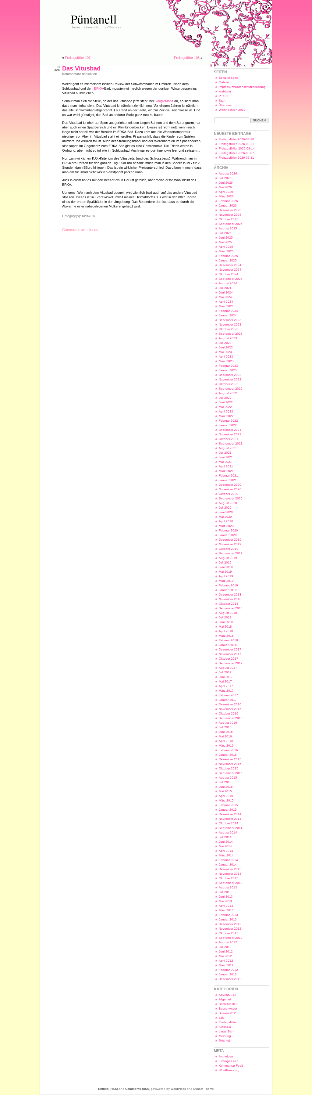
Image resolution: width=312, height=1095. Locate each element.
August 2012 (228, 942)
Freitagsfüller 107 (77, 57)
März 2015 (226, 800)
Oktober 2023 (228, 329)
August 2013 (228, 887)
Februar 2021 (228, 475)
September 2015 (231, 773)
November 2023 (230, 324)
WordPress (178, 1088)
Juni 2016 (226, 731)
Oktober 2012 (228, 933)
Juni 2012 (226, 951)
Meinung (225, 1036)
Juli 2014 (225, 837)
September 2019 (231, 553)
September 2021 (231, 443)
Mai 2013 (225, 901)
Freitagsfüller (228, 1022)
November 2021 (230, 434)
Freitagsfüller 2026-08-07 (236, 153)
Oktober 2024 (228, 274)
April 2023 (226, 356)
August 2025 (228, 228)
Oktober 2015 (228, 768)
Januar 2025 (228, 260)
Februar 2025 (228, 256)
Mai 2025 (225, 242)
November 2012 (230, 928)
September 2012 (231, 937)
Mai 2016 (225, 736)
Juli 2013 (225, 892)
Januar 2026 (228, 205)
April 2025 (226, 246)
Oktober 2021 (228, 439)
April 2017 (226, 686)
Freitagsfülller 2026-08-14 (237, 148)
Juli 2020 (225, 507)
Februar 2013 (228, 915)
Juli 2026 (225, 178)
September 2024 (231, 278)
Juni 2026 (226, 182)
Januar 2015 (228, 809)
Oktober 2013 (228, 878)
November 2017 (230, 654)
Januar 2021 (228, 480)
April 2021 (226, 466)
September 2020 (231, 498)
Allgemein (225, 999)
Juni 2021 (226, 457)
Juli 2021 (225, 452)
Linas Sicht (226, 1031)
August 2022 (228, 393)
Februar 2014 (228, 860)
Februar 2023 (228, 365)
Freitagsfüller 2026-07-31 (236, 157)
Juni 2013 (226, 896)
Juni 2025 (226, 237)
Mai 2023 (225, 352)
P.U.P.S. (224, 96)
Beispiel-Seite (228, 77)
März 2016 (226, 745)
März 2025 (226, 251)
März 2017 (226, 690)
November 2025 (230, 214)
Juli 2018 (225, 617)
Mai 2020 (225, 516)
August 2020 (228, 503)
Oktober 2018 (228, 603)
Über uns (225, 105)
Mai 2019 (225, 571)
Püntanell (94, 19)
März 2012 (226, 965)
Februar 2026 (228, 201)
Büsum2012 (227, 1013)
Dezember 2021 (230, 429)
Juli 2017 (225, 672)
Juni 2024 (226, 292)
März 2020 (226, 526)
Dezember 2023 (230, 320)
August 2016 (228, 722)
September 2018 (231, 608)
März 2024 (226, 306)
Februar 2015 (228, 805)
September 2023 (231, 333)
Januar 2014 (228, 864)
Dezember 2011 (230, 979)
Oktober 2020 (228, 493)
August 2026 (228, 173)
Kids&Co (88, 216)
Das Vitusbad (81, 68)
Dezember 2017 (230, 649)
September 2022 (231, 388)
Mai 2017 (225, 681)
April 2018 (226, 631)
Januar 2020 (228, 535)
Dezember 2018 (230, 594)
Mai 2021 (225, 461)
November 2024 (230, 269)
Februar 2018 (228, 640)
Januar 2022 (228, 425)
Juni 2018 (226, 622)
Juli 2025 (225, 233)
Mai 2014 (225, 846)
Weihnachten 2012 (232, 109)
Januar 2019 (228, 590)
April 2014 (226, 850)
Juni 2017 (226, 677)
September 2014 (231, 828)
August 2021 (228, 448)
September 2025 (231, 223)
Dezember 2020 (230, 484)
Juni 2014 (226, 841)
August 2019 (228, 558)
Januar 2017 (228, 699)
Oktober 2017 (228, 658)
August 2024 (228, 283)
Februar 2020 (228, 530)
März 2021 (226, 471)
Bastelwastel (227, 1004)
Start (222, 100)
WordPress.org (229, 1070)
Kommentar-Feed (231, 1065)
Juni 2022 (226, 402)
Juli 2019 (225, 562)
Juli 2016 (225, 727)
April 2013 (226, 905)
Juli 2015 (225, 782)
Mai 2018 (225, 626)
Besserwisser (228, 1008)
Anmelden (226, 1056)
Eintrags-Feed (229, 1061)
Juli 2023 (225, 342)
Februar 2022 (228, 420)
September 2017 (231, 663)
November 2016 (230, 709)
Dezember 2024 (230, 265)
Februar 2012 (228, 969)
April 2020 (226, 521)
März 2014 (226, 855)
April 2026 (226, 191)
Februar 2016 (228, 750)
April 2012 (226, 960)
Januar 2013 (228, 919)
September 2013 (231, 882)
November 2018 (230, 599)
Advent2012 (227, 994)
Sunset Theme (203, 1088)
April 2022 (226, 411)
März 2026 (226, 196)
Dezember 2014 (230, 814)
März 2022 (226, 416)
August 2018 (228, 612)
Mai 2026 (225, 187)
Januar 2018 (228, 645)
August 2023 (228, 338)
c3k (221, 1017)
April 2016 (226, 741)
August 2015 (228, 777)
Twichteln (225, 1040)
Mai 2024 (225, 297)
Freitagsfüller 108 (187, 57)
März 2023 (226, 361)
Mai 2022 (225, 407)
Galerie (224, 82)
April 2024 (226, 301)
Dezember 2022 (230, 374)
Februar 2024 (228, 310)
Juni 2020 (226, 512)
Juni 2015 (226, 786)
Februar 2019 (228, 585)
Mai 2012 (225, 956)
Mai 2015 (225, 791)
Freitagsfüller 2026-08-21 (236, 144)
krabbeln (225, 91)
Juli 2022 (225, 397)
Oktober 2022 (228, 384)
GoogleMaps (164, 101)
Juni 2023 (226, 347)
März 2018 (226, 635)
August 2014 (228, 832)
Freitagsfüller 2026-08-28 (236, 139)
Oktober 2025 (228, 219)
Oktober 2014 (228, 823)
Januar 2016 (228, 754)
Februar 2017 (228, 695)
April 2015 (226, 796)
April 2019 (226, 576)
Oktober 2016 (228, 713)
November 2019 (230, 544)
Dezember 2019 (230, 539)
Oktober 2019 (228, 548)
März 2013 (226, 910)
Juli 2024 (225, 288)
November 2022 (230, 379)
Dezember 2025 (230, 210)
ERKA (98, 88)
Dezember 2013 (230, 869)
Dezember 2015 (230, 759)
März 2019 (226, 580)
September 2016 (231, 718)
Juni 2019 (226, 567)
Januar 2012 (228, 974)
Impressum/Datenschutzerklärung (242, 86)
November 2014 (230, 818)
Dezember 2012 (230, 924)
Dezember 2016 (230, 704)
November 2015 (230, 763)
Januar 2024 (228, 315)
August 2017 (228, 667)
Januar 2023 (228, 370)
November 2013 (230, 873)
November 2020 (230, 489)
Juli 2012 (225, 947)
